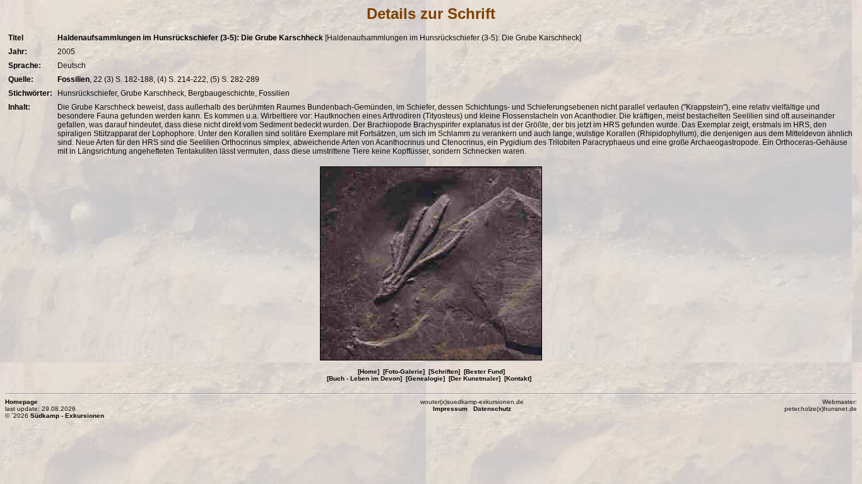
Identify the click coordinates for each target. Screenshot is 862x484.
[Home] (368, 371)
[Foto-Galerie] (404, 371)
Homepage (21, 401)
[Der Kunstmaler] (474, 378)
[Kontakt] (517, 378)
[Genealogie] (425, 378)
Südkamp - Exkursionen (67, 415)
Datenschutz (492, 408)
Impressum (450, 408)
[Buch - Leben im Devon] (364, 378)
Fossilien (73, 79)
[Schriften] (444, 371)
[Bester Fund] (484, 371)
